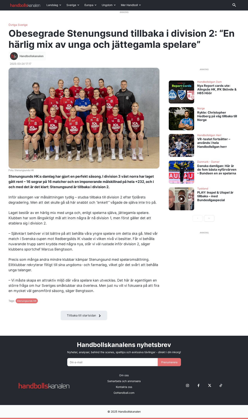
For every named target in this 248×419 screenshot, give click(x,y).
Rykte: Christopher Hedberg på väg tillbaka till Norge (217, 116)
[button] (234, 5)
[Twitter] (209, 385)
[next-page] (209, 218)
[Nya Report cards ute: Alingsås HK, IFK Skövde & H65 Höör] (181, 92)
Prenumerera (169, 362)
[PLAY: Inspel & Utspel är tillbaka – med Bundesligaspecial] (181, 198)
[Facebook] (198, 385)
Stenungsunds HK (26, 300)
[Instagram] (187, 385)
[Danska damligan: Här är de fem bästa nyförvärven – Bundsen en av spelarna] (181, 172)
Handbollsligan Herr (209, 135)
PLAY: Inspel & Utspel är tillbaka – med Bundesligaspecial (215, 196)
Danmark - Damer (208, 162)
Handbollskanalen (32, 56)
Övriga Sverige (18, 24)
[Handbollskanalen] (14, 56)
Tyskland (202, 188)
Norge (201, 108)
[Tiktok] (220, 385)
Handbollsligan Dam (209, 82)
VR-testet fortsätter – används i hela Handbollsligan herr (213, 142)
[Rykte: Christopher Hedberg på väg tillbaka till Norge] (181, 118)
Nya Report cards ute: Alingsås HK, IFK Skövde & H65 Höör (217, 89)
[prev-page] (197, 218)
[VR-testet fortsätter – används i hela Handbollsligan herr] (181, 145)
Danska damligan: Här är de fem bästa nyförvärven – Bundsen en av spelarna (216, 169)
